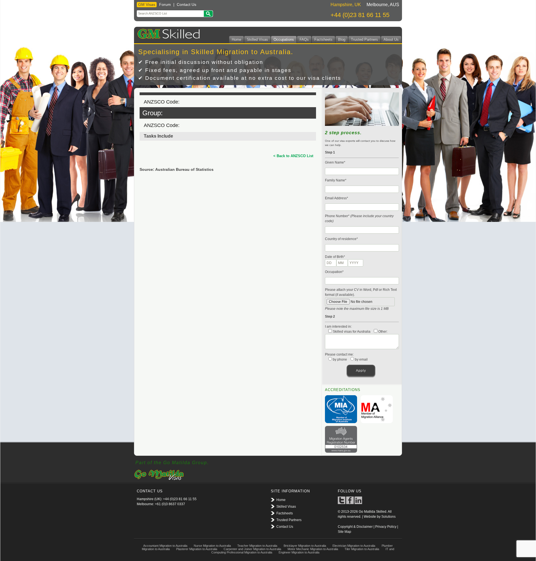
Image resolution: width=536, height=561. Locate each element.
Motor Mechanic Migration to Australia (313, 549)
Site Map (344, 532)
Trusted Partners (364, 39)
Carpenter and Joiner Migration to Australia (252, 549)
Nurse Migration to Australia (212, 545)
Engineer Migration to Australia (299, 552)
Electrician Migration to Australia (353, 545)
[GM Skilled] (167, 32)
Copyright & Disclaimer (355, 527)
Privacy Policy (385, 527)
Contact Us (186, 4)
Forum (165, 4)
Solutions (388, 517)
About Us (391, 39)
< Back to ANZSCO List (293, 156)
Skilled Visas (257, 39)
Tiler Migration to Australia (361, 549)
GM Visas (146, 4)
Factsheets (323, 39)
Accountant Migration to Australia (165, 545)
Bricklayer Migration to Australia (305, 545)
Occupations (284, 39)
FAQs (304, 39)
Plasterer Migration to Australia (196, 549)
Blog (341, 39)
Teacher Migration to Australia (257, 545)
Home (236, 39)
